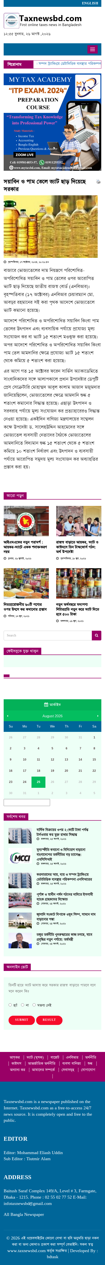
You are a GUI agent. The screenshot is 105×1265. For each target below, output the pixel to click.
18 (38, 770)
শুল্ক (91, 1063)
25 (38, 782)
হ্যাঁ (15, 1005)
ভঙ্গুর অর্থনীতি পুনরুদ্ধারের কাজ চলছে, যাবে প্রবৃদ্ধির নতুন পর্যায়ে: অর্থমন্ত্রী (64, 937)
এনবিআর (73, 1057)
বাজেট (55, 1057)
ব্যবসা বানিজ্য (72, 1063)
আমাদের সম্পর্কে (44, 1069)
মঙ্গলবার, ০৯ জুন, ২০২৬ (72, 621)
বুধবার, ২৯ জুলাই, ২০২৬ (19, 558)
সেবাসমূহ (68, 1069)
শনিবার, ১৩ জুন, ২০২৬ (18, 616)
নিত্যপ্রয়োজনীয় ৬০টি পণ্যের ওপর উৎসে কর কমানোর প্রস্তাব (25, 607)
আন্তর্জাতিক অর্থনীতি (42, 1063)
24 (24, 782)
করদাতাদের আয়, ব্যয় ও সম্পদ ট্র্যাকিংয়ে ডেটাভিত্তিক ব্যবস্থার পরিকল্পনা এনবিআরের (64, 877)
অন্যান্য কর (18, 1069)
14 (80, 759)
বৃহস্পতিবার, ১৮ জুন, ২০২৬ (73, 558)
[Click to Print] (98, 181)
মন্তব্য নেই (44, 1005)
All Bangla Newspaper (24, 1214)
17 (24, 770)
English (90, 3)
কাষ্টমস (16, 1063)
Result (49, 1020)
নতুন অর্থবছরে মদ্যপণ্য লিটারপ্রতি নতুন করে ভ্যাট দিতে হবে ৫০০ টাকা (77, 609)
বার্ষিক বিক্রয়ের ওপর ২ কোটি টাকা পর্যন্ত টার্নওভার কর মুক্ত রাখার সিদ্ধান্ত (62, 832)
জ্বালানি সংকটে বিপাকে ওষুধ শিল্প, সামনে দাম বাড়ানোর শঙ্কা (66, 917)
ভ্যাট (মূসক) (36, 1057)
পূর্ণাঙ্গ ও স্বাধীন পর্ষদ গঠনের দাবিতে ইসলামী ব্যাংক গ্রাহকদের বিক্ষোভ (65, 897)
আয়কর (15, 1057)
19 (52, 770)
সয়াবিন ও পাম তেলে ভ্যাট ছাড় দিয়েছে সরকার (45, 185)
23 (10, 782)
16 (10, 770)
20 (66, 770)
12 (52, 759)
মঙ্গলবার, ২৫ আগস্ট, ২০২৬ (53, 839)
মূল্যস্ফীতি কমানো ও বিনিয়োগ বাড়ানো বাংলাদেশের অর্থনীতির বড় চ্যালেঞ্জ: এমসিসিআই (61, 854)
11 (38, 759)
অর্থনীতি (90, 1057)
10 (24, 759)
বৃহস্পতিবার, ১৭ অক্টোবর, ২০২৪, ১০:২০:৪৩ (28, 262)
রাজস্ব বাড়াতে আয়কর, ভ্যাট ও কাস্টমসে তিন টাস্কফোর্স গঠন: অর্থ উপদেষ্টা (77, 547)
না (27, 1005)
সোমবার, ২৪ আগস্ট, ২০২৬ (53, 904)
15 (94, 759)
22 (94, 770)
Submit (21, 1020)
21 (80, 770)
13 (66, 759)
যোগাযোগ (88, 1069)
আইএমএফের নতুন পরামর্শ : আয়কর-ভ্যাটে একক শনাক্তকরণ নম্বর (25, 547)
